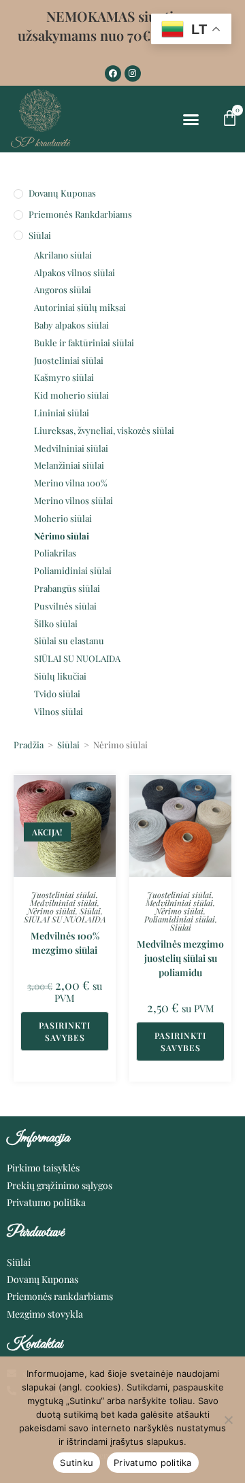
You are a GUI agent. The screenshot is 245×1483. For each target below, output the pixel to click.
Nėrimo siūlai (61, 535)
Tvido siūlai (57, 693)
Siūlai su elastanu (69, 640)
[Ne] (228, 1420)
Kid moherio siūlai (71, 395)
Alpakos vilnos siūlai (74, 272)
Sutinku (76, 1462)
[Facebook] (113, 73)
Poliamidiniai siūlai (73, 570)
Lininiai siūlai (61, 412)
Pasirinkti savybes (65, 1031)
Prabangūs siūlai (67, 588)
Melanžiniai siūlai (69, 465)
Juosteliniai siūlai (68, 360)
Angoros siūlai (62, 289)
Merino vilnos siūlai (73, 500)
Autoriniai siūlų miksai (80, 307)
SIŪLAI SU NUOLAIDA (77, 658)
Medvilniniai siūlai (71, 448)
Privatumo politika (153, 1462)
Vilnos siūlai (58, 711)
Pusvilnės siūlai (65, 606)
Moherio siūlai (63, 518)
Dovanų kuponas (62, 193)
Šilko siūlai (56, 623)
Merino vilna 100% (71, 482)
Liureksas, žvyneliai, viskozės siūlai (104, 430)
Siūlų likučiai (60, 676)
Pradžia (29, 744)
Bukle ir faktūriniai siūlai (84, 342)
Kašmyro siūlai (64, 377)
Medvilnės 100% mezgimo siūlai (65, 942)
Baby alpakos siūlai (71, 325)
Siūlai (40, 235)
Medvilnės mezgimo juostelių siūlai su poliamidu (180, 958)
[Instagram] (133, 73)
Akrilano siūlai (63, 255)
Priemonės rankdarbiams (80, 214)
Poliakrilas (55, 553)
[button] (191, 120)
